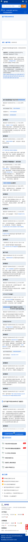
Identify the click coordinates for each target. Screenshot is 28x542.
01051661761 (9, 172)
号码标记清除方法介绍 (9, 478)
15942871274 (21, 214)
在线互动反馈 (7, 437)
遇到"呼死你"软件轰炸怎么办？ (11, 490)
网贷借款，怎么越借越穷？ (10, 496)
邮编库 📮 (13, 523)
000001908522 (13, 150)
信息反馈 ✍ (13, 514)
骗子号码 (15, 10)
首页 (3, 42)
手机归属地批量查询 (7, 12)
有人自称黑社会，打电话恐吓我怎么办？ (14, 493)
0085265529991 (17, 351)
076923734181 (9, 327)
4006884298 (6, 307)
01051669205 (13, 111)
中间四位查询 (9, 10)
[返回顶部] (26, 534)
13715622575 (14, 246)
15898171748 (9, 125)
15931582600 (16, 108)
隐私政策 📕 (21, 514)
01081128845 (20, 226)
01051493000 (13, 226)
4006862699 (21, 100)
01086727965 (5, 233)
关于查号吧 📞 (5, 514)
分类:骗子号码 (12, 61)
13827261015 (14, 340)
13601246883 (7, 183)
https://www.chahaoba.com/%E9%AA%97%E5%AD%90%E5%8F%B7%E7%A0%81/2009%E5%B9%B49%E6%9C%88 (13, 76)
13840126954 (9, 141)
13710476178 (7, 246)
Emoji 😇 (19, 523)
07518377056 (9, 299)
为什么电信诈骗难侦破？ (10, 484)
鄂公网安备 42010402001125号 (9, 539)
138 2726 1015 (14, 354)
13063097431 (5, 168)
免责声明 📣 (5, 517)
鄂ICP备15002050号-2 (6, 537)
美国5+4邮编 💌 (5, 523)
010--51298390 (10, 269)
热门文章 (4, 474)
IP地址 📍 (4, 525)
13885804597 (9, 257)
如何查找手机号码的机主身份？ (11, 481)
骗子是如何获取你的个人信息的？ (12, 487)
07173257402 (5, 150)
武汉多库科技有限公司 (17, 535)
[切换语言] (23, 1)
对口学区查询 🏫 (12, 525)
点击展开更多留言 (9, 434)
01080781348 (5, 226)
